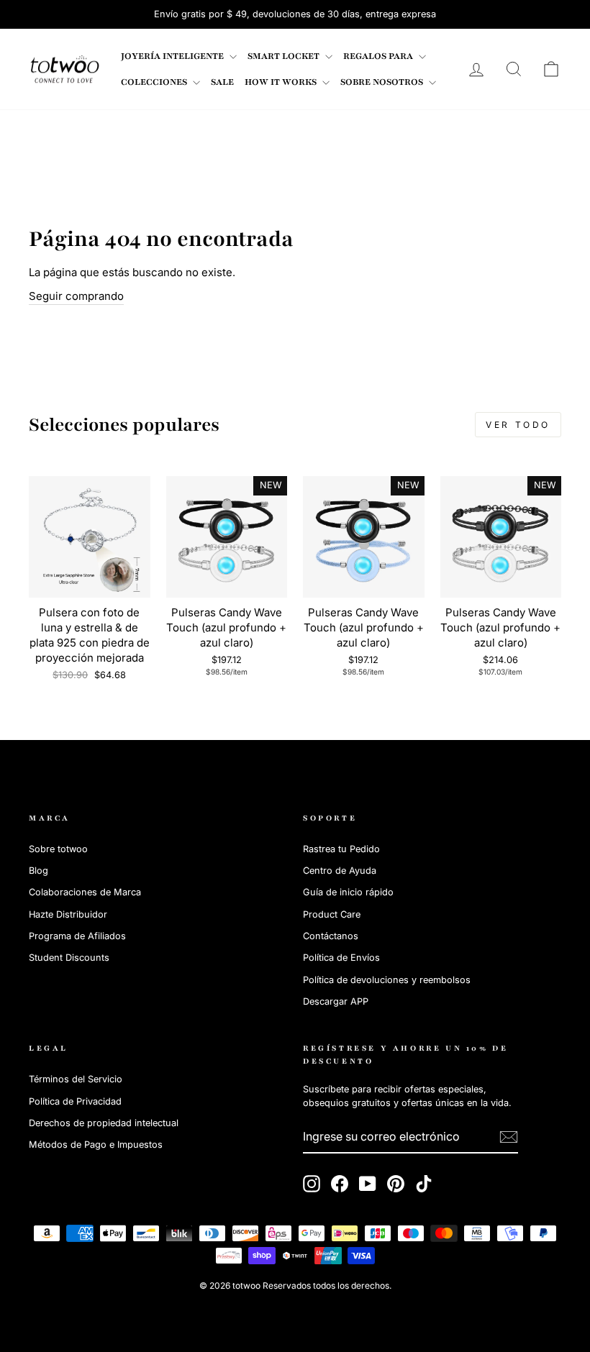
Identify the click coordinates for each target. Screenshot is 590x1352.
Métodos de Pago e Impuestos (96, 1144)
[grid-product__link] (89, 537)
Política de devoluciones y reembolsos (387, 979)
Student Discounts (69, 957)
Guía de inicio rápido (348, 892)
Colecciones (155, 82)
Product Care (331, 914)
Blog (38, 870)
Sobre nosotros (382, 82)
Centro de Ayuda (339, 870)
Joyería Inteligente (173, 56)
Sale (222, 82)
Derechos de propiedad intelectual (103, 1123)
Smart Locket (285, 56)
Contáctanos (330, 936)
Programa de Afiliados (77, 936)
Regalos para (379, 56)
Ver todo (518, 424)
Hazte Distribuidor (68, 914)
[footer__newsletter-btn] (508, 1137)
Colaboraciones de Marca (85, 892)
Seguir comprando (76, 296)
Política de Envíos (341, 957)
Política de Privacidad (75, 1101)
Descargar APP (335, 1001)
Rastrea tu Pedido (341, 849)
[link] (65, 69)
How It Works (282, 82)
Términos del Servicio (75, 1079)
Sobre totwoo (58, 849)
